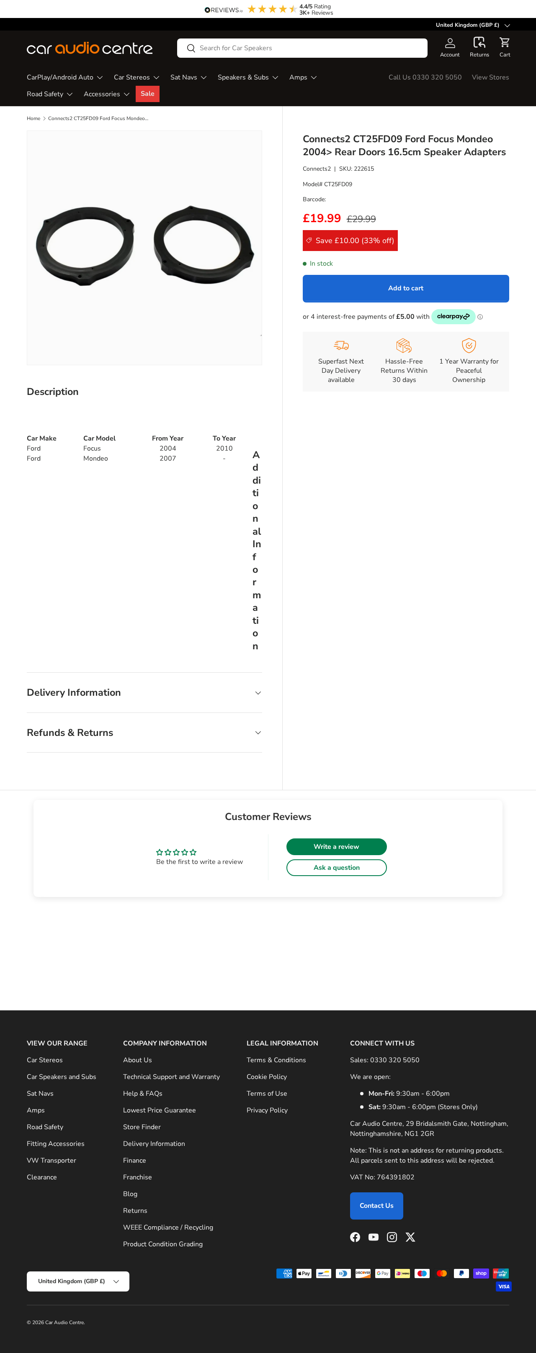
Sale (148, 93)
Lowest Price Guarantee (159, 1110)
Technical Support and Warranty (171, 1076)
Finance (134, 1160)
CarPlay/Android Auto (60, 77)
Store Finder (142, 1127)
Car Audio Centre (64, 1322)
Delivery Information (154, 1143)
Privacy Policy (267, 1110)
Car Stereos (132, 77)
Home (33, 118)
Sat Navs (183, 77)
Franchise (137, 1177)
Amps (298, 77)
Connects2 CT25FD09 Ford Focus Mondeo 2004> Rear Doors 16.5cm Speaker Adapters (98, 118)
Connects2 (317, 169)
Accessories (102, 94)
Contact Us (377, 1205)
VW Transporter (51, 1160)
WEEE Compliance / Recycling (168, 1227)
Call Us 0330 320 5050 (425, 77)
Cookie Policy (267, 1076)
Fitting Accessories (56, 1143)
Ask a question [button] (337, 867)
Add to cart (405, 288)
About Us (137, 1060)
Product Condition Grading (163, 1244)
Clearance (42, 1177)
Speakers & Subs (243, 77)
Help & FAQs (142, 1093)
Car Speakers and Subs (61, 1076)
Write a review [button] (336, 846)
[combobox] (302, 48)
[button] (479, 48)
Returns (135, 1210)
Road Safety (45, 94)
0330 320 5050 (395, 1060)
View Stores (490, 77)
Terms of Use (267, 1093)
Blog (130, 1194)
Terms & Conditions (276, 1060)
